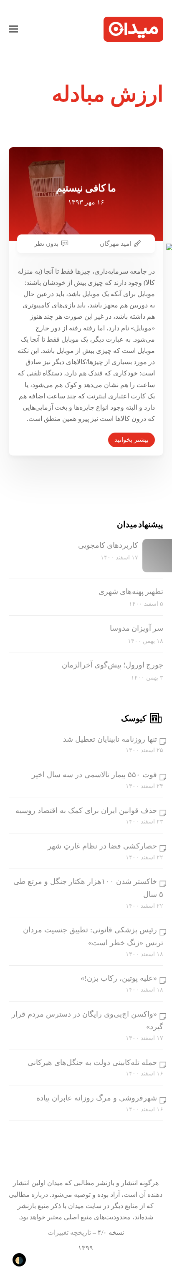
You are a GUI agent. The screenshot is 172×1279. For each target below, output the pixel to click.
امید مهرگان (115, 243)
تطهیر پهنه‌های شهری (131, 591)
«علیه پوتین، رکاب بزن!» (119, 978)
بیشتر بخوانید (131, 439)
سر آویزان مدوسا (136, 628)
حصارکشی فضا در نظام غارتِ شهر (102, 846)
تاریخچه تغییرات (69, 1232)
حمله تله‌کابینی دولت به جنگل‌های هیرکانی (92, 1062)
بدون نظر (46, 243)
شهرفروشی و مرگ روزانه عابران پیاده (96, 1098)
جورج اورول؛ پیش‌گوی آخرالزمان (112, 665)
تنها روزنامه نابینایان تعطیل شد (110, 739)
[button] (13, 29)
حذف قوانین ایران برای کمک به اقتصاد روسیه (86, 810)
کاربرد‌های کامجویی (108, 545)
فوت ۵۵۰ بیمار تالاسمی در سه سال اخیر (94, 774)
